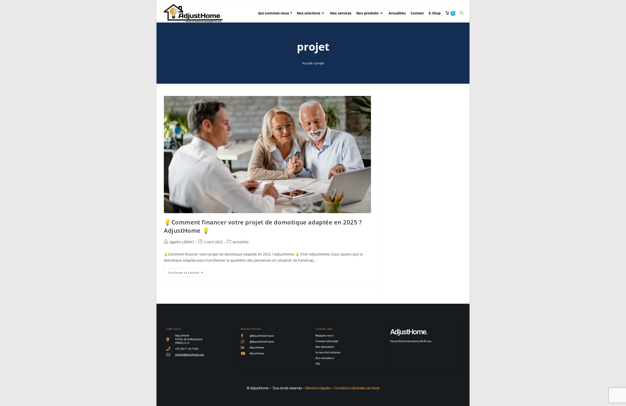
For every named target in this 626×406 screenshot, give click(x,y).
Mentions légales (318, 388)
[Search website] (462, 13)
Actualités (241, 242)
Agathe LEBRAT (181, 242)
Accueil (307, 63)
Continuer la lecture (187, 271)
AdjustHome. (408, 331)
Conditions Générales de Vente (357, 388)
